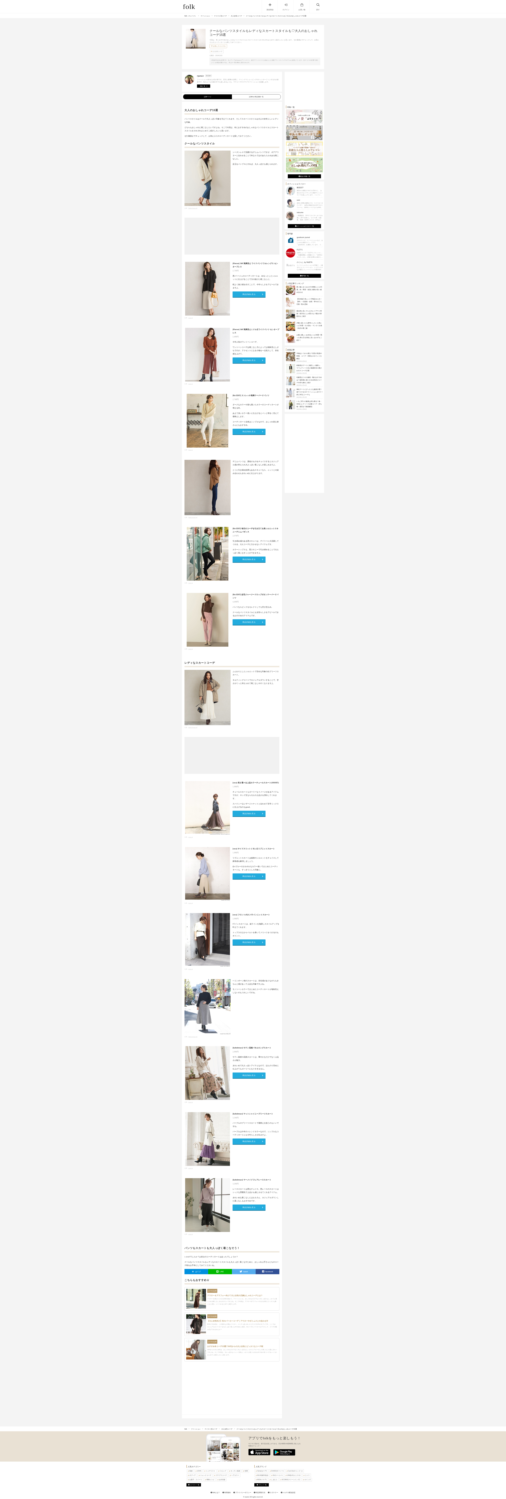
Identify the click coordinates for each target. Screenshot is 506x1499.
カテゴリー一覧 (194, 1485)
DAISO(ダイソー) (277, 1471)
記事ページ (207, 97)
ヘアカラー (235, 1475)
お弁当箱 (222, 1480)
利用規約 (227, 1492)
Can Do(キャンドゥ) (295, 1471)
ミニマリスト (210, 1471)
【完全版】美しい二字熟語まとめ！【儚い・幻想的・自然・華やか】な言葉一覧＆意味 (309, 301)
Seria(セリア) (262, 1471)
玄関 (246, 1471)
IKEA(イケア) (262, 1480)
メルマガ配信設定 (288, 1492)
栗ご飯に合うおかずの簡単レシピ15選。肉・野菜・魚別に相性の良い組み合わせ (309, 289)
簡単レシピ (210, 1480)
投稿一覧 (202, 86)
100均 (199, 1471)
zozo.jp (190, 318)
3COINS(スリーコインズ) (291, 1480)
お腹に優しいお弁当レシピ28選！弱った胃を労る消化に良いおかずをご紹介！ (309, 337)
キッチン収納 (235, 1471)
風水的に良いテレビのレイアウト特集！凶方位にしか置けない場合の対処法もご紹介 (309, 313)
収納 (191, 1471)
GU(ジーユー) (278, 1475)
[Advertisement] (231, 236)
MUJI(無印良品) (262, 1475)
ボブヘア (192, 1475)
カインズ (307, 1480)
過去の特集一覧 (305, 176)
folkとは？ (216, 1492)
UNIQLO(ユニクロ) (293, 1475)
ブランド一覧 (263, 1485)
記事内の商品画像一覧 (256, 97)
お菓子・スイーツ (195, 1480)
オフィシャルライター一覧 (305, 226)
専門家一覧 (305, 276)
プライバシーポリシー (243, 1492)
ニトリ (307, 1475)
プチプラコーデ (221, 1475)
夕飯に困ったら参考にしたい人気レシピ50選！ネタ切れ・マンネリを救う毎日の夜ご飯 (309, 325)
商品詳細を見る (249, 294)
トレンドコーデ (205, 1475)
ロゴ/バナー (273, 1492)
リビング (223, 1471)
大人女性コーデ (217, 51)
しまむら (274, 1480)
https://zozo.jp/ (192, 208)
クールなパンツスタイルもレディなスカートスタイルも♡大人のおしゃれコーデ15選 (267, 1429)
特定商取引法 (260, 1492)
